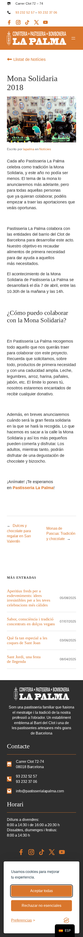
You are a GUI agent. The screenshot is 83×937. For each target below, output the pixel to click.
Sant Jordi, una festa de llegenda (24, 659)
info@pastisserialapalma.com (40, 791)
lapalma (28, 149)
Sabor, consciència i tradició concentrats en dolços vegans (31, 621)
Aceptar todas (41, 891)
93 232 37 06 (47, 12)
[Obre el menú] (73, 38)
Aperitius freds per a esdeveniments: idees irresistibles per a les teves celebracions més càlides (28, 598)
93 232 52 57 (25, 12)
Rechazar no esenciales (41, 906)
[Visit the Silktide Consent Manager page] (66, 920)
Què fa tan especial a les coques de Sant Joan (27, 640)
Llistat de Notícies (29, 59)
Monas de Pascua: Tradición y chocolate (60, 533)
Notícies (45, 149)
